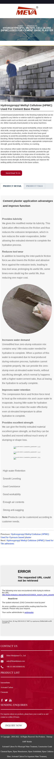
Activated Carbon (7, 687)
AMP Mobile (27, 742)
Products (32, 26)
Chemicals (4, 692)
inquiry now (13, 725)
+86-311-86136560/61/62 (15, 667)
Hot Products (40, 737)
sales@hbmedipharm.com (15, 661)
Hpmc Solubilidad (34, 751)
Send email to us (13, 173)
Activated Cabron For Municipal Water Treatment (19, 747)
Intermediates (5, 683)
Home (20, 26)
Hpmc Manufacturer (20, 751)
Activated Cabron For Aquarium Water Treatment (29, 756)
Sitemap (49, 737)
